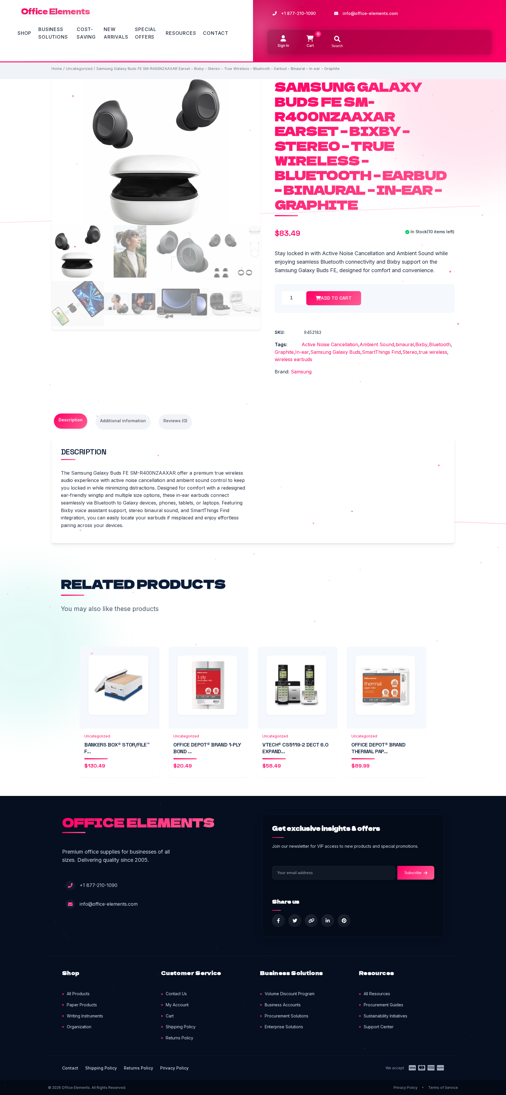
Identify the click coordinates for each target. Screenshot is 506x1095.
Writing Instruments (85, 1015)
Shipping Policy (181, 1026)
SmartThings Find (381, 352)
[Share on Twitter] (294, 920)
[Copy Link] (311, 920)
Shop (24, 33)
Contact (215, 33)
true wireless (433, 352)
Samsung (301, 372)
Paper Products (82, 1004)
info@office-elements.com (370, 13)
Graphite (284, 352)
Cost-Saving (86, 33)
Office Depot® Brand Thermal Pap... (378, 748)
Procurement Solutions (286, 1015)
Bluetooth (440, 344)
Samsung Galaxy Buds (335, 352)
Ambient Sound (377, 344)
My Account (177, 1004)
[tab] (70, 421)
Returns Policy (179, 1037)
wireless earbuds (293, 359)
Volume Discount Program (289, 993)
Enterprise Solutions (284, 1026)
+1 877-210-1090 (298, 13)
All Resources (377, 993)
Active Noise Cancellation (330, 344)
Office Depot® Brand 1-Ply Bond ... (207, 748)
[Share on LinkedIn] (327, 920)
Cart (170, 1015)
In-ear (302, 352)
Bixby (421, 344)
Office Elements (55, 11)
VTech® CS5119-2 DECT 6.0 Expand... (295, 748)
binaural (405, 344)
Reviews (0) (175, 420)
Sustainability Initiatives (385, 1015)
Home (57, 68)
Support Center (379, 1026)
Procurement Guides (383, 1004)
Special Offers (145, 33)
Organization (79, 1026)
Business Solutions (53, 33)
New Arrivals (116, 33)
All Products (78, 993)
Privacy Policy (174, 1067)
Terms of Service (443, 1087)
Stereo (409, 352)
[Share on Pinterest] (344, 920)
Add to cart (336, 298)
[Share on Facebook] (278, 920)
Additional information (123, 420)
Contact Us (176, 993)
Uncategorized (79, 68)
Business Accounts (283, 1004)
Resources (181, 33)
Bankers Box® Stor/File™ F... (117, 748)
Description (71, 419)
